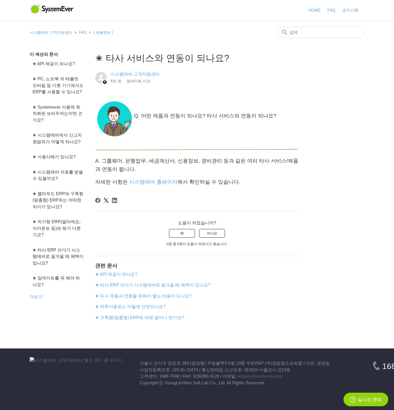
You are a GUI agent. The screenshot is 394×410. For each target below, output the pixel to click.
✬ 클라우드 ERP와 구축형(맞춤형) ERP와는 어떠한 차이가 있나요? (58, 200)
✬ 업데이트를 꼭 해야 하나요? (56, 281)
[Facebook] (97, 200)
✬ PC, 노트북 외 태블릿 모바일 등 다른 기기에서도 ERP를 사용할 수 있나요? (58, 85)
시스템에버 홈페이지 (153, 182)
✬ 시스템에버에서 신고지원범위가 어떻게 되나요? (57, 138)
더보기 (36, 296)
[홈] (76, 360)
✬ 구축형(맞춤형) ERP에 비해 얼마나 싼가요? (139, 317)
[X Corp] (106, 200)
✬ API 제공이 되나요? (54, 63)
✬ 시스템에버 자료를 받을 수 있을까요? (58, 175)
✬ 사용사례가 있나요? (54, 156)
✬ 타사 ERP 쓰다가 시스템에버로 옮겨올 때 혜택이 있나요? (58, 256)
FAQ (83, 32)
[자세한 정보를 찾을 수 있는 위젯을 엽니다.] (366, 400)
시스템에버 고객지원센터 (51, 32)
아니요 (212, 233)
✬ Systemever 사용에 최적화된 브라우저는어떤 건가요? (57, 113)
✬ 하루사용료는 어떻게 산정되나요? (130, 306)
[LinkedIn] (114, 200)
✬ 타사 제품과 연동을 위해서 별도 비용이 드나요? (143, 295)
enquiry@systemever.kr (260, 376)
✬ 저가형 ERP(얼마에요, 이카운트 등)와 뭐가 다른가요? (57, 228)
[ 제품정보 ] (103, 32)
